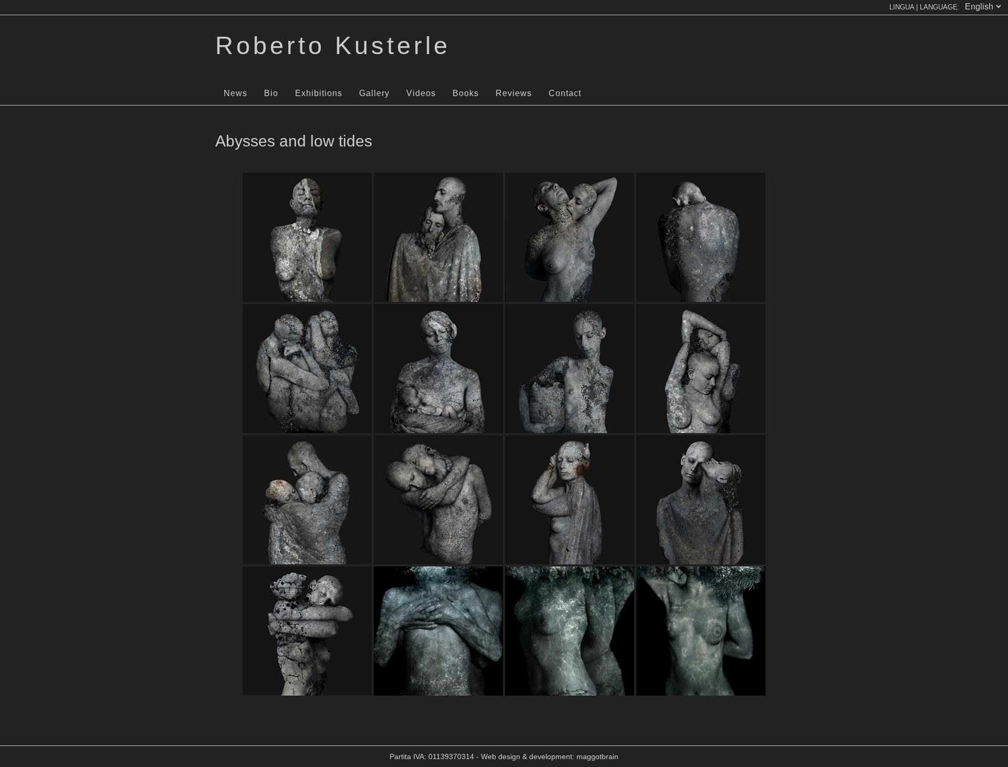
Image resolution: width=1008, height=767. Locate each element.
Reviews (514, 93)
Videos (421, 93)
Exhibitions (318, 93)
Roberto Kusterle (332, 45)
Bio (271, 93)
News (235, 93)
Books (466, 93)
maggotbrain (597, 756)
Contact (565, 93)
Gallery (374, 93)
